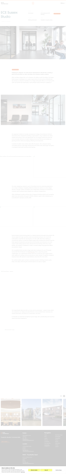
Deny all (46, 470)
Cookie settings (58, 470)
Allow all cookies (34, 470)
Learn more (23, 472)
